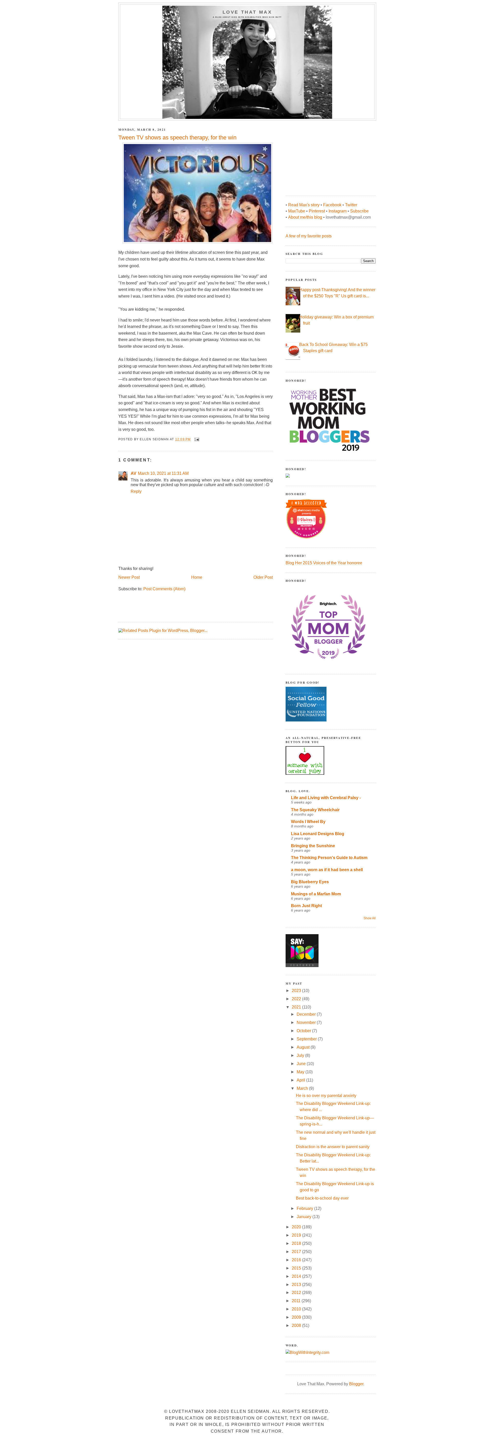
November (307, 1022)
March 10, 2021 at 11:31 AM (163, 473)
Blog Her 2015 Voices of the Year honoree (324, 563)
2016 (297, 1260)
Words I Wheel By (308, 821)
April (301, 1080)
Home (196, 577)
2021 (297, 1007)
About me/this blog (305, 217)
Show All (370, 918)
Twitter (351, 205)
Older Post (263, 577)
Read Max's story (304, 205)
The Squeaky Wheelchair (315, 810)
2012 (297, 1292)
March (303, 1088)
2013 (297, 1284)
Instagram (338, 211)
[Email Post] (196, 439)
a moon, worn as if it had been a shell (327, 870)
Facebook (332, 205)
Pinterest (317, 211)
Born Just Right (306, 906)
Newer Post (129, 577)
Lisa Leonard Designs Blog (317, 834)
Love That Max (247, 12)
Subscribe (359, 211)
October (304, 1031)
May (301, 1072)
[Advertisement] (324, 155)
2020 (297, 1227)
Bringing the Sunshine (313, 846)
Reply (136, 491)
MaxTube (296, 211)
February (305, 1208)
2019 (297, 1235)
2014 (297, 1276)
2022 (297, 999)
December (307, 1014)
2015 (297, 1268)
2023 (297, 990)
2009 (297, 1317)
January (304, 1217)
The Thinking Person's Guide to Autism (329, 857)
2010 (297, 1309)
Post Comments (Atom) (164, 589)
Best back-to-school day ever (322, 1198)
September (307, 1039)
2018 (297, 1243)
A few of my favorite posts (309, 236)
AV (133, 473)
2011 (297, 1301)
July (301, 1055)
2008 (297, 1325)
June (302, 1063)
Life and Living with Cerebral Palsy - (326, 798)
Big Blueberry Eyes (310, 882)
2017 (297, 1251)
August (304, 1047)
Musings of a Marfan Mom (316, 894)
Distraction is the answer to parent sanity (332, 1147)
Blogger (356, 1384)
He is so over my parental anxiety (326, 1095)
